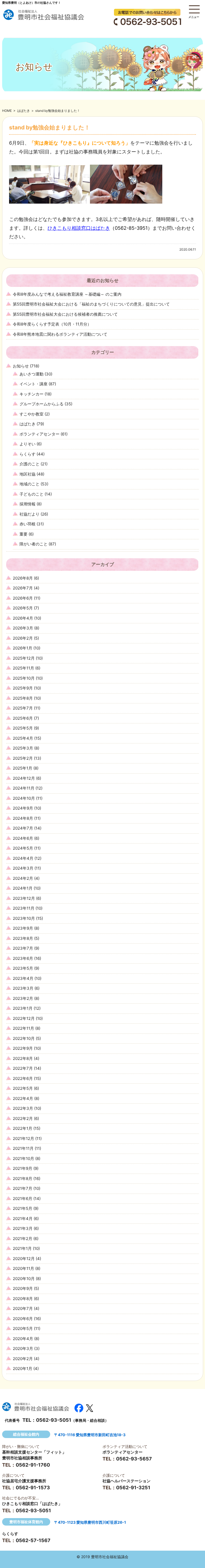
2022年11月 (23, 1028)
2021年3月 (23, 1228)
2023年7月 (23, 948)
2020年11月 (23, 1268)
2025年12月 (24, 658)
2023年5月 (23, 968)
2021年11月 (23, 1148)
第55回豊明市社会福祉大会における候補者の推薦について (65, 314)
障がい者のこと (33, 544)
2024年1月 (23, 888)
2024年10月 (24, 798)
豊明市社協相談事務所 (22, 1457)
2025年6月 (23, 718)
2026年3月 (23, 628)
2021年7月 (22, 1188)
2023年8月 (23, 938)
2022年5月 (23, 1088)
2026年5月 (23, 608)
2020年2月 (23, 1358)
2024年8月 (23, 818)
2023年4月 (23, 978)
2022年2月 (23, 1118)
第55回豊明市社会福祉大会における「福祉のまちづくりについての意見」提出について (91, 304)
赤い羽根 (27, 523)
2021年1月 (22, 1248)
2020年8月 (23, 1298)
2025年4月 (23, 738)
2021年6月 (22, 1198)
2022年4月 (23, 1098)
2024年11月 (23, 788)
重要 (23, 534)
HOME (7, 111)
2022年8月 (23, 1058)
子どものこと (31, 494)
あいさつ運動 (31, 374)
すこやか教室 (31, 414)
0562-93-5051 (53, 1420)
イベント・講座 (33, 383)
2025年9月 (23, 688)
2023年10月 (24, 918)
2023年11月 (23, 908)
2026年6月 (23, 598)
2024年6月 (23, 838)
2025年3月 (23, 748)
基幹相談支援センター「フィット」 (34, 1452)
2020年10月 (24, 1278)
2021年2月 (22, 1238)
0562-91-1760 (33, 1465)
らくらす (27, 454)
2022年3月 (23, 1108)
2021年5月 (22, 1208)
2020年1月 (22, 1368)
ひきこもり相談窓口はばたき (79, 228)
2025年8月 (23, 698)
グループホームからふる (41, 403)
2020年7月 (23, 1308)
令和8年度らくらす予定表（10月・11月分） (52, 324)
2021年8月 (22, 1178)
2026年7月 (23, 588)
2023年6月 (23, 958)
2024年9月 (23, 808)
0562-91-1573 (33, 1487)
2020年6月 (23, 1318)
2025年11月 (23, 668)
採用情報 (27, 503)
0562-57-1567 (33, 1540)
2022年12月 (24, 1018)
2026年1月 (22, 648)
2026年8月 (23, 578)
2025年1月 (22, 768)
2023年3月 (23, 988)
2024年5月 (23, 848)
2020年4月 (23, 1338)
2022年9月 (23, 1048)
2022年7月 (23, 1068)
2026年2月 (23, 638)
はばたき (23, 111)
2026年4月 (23, 618)
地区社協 (27, 474)
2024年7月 (23, 828)
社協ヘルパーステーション (126, 1480)
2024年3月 (23, 868)
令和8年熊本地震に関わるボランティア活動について (60, 334)
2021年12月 (23, 1138)
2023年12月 (24, 898)
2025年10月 (24, 678)
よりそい (27, 443)
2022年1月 (22, 1128)
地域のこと (29, 483)
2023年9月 (23, 928)
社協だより (29, 514)
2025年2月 (23, 758)
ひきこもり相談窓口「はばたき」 (32, 1503)
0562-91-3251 (133, 1487)
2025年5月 (23, 728)
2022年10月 (24, 1038)
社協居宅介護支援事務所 (24, 1480)
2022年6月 (23, 1078)
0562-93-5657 (134, 1459)
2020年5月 (23, 1328)
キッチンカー (31, 394)
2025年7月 (23, 708)
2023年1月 (23, 1008)
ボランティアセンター (39, 434)
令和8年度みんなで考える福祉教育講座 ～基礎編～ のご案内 (67, 294)
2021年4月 (23, 1218)
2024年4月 (23, 858)
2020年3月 (23, 1348)
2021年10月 (23, 1158)
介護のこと (29, 463)
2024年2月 (23, 878)
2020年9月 (23, 1288)
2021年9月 (22, 1168)
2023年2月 (23, 998)
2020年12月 (24, 1258)
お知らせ (21, 366)
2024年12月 (24, 778)
